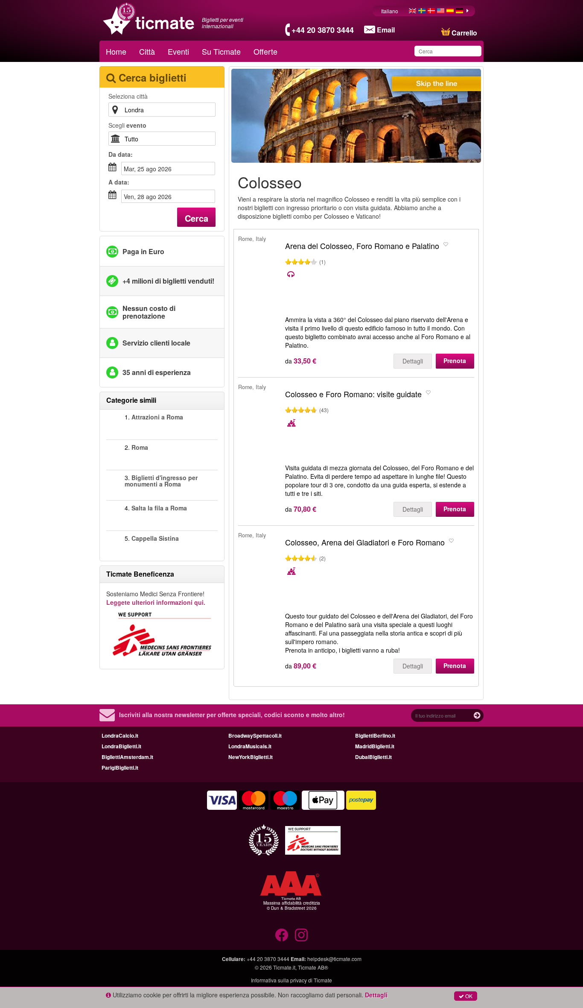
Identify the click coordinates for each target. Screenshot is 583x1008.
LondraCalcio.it (120, 735)
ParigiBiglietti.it (120, 767)
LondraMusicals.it (249, 746)
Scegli (127, 125)
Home (116, 51)
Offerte (265, 51)
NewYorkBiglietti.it (250, 757)
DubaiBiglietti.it (373, 757)
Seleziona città (128, 96)
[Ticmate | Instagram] (301, 935)
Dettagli (412, 361)
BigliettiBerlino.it (375, 735)
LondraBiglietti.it (121, 746)
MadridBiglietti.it (374, 746)
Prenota (454, 360)
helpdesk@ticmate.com (334, 958)
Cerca (196, 218)
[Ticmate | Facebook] (281, 935)
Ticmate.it (284, 967)
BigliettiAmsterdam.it (127, 757)
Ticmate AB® (313, 967)
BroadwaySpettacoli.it (255, 735)
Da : (120, 154)
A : (118, 182)
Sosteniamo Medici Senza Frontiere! (155, 598)
